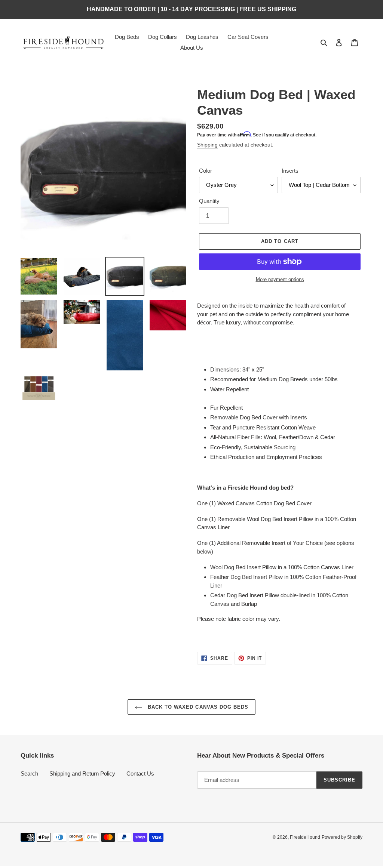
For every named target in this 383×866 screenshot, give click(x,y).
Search (29, 773)
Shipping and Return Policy (82, 773)
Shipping (207, 145)
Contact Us (140, 773)
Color (205, 170)
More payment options (280, 279)
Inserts (290, 170)
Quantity (209, 201)
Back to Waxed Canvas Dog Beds (197, 707)
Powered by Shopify (342, 837)
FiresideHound (305, 837)
